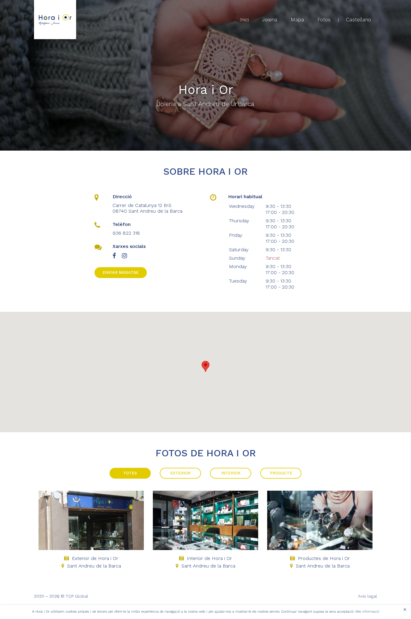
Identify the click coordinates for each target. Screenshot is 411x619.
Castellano (358, 20)
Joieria (269, 20)
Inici (244, 20)
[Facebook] (114, 256)
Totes (130, 473)
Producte (281, 473)
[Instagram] (124, 256)
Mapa (297, 20)
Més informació (367, 612)
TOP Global (77, 596)
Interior (230, 473)
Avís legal (367, 596)
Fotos (324, 20)
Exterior (180, 473)
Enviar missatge (121, 272)
